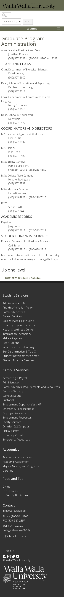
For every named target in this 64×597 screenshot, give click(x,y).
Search (28, 21)
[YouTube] (17, 556)
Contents (32, 29)
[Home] (28, 8)
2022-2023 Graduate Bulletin (23, 278)
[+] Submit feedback (14, 536)
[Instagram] (9, 556)
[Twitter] (13, 556)
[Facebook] (5, 556)
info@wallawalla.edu (14, 510)
